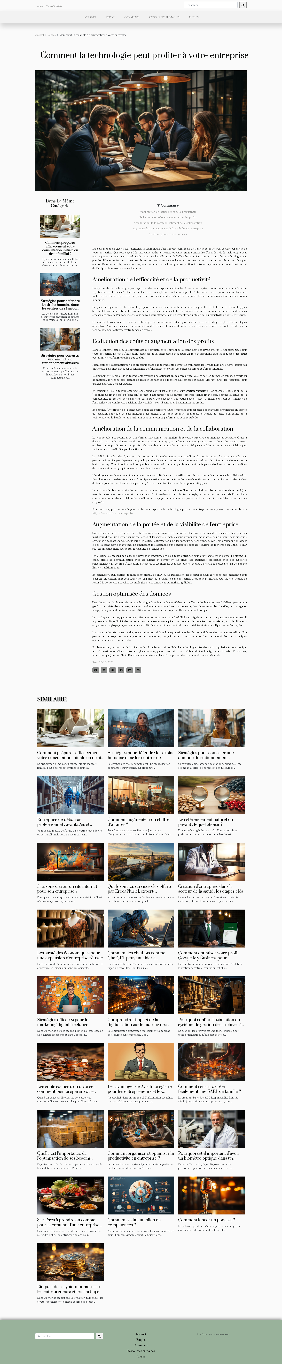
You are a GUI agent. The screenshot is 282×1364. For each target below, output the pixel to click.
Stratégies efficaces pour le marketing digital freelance (62, 1022)
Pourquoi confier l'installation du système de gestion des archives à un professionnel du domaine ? (210, 1025)
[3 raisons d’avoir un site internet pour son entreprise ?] (70, 861)
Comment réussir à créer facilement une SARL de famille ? (209, 1089)
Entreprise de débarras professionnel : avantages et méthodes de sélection (63, 824)
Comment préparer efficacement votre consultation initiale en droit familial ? (60, 248)
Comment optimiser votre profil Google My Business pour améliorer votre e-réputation (208, 958)
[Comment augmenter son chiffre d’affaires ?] (141, 795)
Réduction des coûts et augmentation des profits (168, 217)
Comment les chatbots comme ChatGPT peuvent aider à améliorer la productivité (136, 958)
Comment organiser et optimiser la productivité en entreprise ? (141, 1156)
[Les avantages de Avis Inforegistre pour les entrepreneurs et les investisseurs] (141, 1062)
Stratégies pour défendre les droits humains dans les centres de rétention (60, 305)
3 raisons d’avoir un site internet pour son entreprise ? (67, 889)
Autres (194, 17)
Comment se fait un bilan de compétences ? (134, 1222)
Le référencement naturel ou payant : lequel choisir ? (205, 822)
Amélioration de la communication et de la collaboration (168, 223)
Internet (90, 17)
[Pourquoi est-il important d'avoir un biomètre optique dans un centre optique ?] (211, 1128)
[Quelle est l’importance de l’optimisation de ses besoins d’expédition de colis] (70, 1128)
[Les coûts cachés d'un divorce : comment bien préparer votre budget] (70, 1062)
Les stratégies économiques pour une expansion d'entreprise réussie (70, 955)
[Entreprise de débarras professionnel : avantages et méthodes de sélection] (70, 795)
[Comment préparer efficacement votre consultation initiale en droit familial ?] (60, 226)
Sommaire (170, 205)
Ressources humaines (164, 17)
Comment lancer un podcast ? (206, 1220)
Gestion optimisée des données (168, 234)
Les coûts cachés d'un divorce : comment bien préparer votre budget (66, 1091)
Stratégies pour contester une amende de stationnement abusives (60, 359)
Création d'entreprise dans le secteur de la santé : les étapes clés (210, 889)
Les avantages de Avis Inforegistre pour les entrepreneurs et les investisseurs (140, 1091)
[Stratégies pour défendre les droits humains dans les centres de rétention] (60, 284)
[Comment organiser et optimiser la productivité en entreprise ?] (141, 1128)
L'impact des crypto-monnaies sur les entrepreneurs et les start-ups (69, 1289)
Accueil (39, 35)
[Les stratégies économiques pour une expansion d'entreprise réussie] (70, 928)
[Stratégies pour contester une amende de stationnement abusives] (60, 339)
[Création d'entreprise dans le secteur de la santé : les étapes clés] (211, 861)
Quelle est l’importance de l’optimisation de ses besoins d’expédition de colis (64, 1158)
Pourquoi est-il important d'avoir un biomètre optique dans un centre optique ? (208, 1158)
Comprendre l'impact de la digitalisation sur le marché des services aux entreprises (137, 1025)
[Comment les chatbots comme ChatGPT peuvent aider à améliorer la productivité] (141, 928)
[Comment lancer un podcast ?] (211, 1195)
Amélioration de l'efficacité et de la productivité (168, 212)
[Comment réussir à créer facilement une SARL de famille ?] (211, 1062)
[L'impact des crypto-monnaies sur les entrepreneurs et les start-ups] (70, 1262)
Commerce (131, 17)
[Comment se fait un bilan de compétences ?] (141, 1195)
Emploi (110, 17)
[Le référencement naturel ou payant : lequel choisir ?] (211, 795)
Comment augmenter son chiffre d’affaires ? (138, 822)
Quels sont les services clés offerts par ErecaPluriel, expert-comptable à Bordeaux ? (140, 891)
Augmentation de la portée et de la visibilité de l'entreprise (168, 228)
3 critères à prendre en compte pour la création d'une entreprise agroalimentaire (68, 1225)
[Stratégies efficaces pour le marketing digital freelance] (70, 995)
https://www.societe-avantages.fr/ (112, 513)
